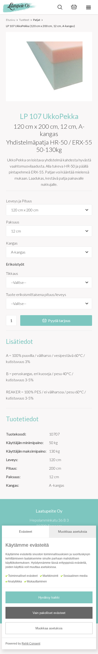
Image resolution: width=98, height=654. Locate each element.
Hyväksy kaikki (48, 597)
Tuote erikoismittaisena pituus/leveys (36, 294)
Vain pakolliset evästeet (49, 613)
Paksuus (12, 222)
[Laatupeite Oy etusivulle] (26, 7)
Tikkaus (12, 273)
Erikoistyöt (15, 264)
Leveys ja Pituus (19, 201)
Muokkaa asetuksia (48, 628)
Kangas (12, 243)
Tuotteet (24, 20)
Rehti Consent (31, 643)
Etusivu (10, 20)
